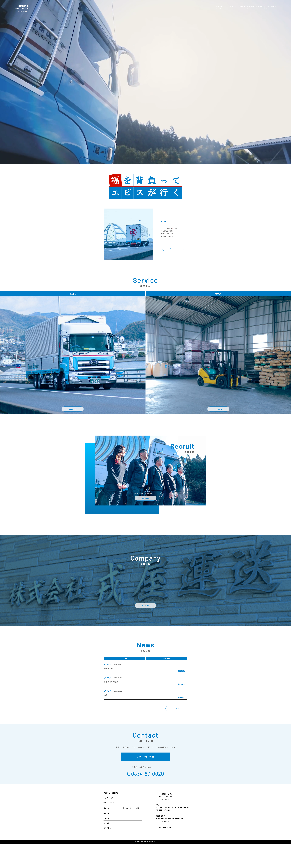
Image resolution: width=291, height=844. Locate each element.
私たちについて (222, 7)
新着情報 (166, 658)
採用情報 (242, 7)
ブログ (124, 658)
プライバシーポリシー (163, 827)
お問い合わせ (271, 7)
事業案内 (233, 7)
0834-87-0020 (147, 773)
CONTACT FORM (145, 756)
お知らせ (259, 7)
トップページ (108, 798)
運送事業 (128, 808)
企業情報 (250, 7)
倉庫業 (138, 808)
